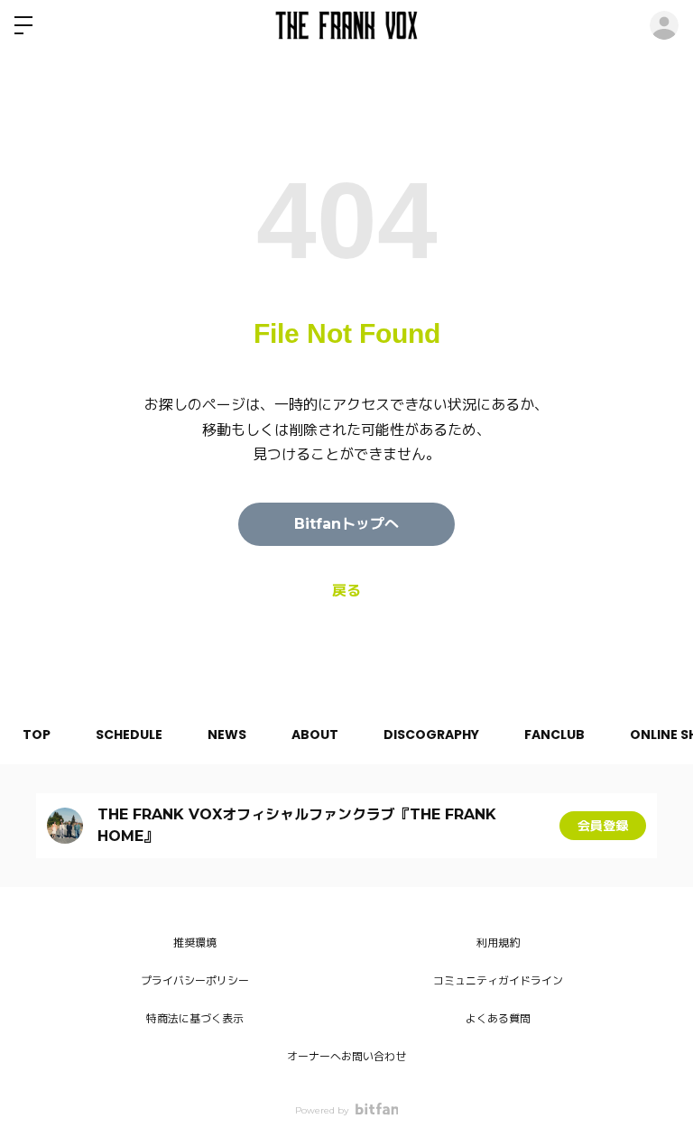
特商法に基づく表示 (195, 1018)
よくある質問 (498, 1018)
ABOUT (314, 734)
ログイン (664, 25)
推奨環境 (195, 942)
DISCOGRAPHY (431, 734)
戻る (346, 590)
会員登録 (603, 826)
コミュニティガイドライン (498, 980)
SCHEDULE (129, 734)
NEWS (227, 734)
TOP (37, 734)
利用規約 (498, 942)
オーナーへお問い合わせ (346, 1056)
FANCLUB (554, 734)
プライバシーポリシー (195, 980)
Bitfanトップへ (346, 523)
